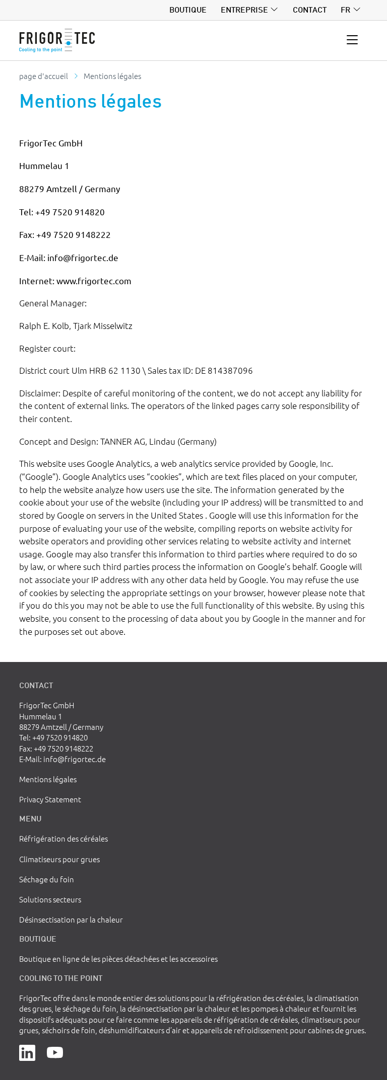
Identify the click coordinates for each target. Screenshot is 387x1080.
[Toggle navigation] (352, 40)
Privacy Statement (50, 799)
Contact (310, 9)
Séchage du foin (46, 879)
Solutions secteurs (50, 899)
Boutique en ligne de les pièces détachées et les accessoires (118, 958)
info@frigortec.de (74, 759)
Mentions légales (48, 779)
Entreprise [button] (244, 9)
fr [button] (345, 9)
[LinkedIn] (27, 1051)
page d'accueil (43, 75)
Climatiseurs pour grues (59, 859)
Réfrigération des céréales (63, 838)
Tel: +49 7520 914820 (53, 737)
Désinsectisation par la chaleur (71, 919)
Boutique (188, 9)
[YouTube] (55, 1051)
